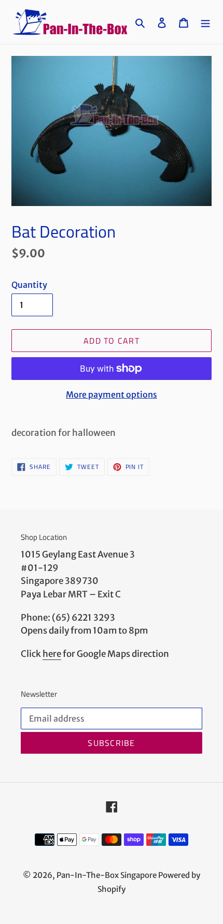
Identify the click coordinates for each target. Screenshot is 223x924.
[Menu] (205, 22)
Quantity (29, 285)
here (52, 653)
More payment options (111, 394)
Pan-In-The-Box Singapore (107, 875)
